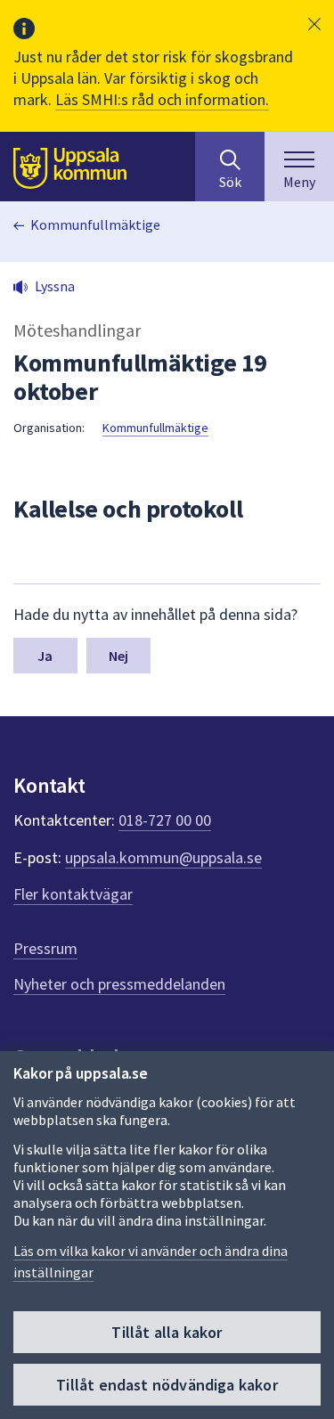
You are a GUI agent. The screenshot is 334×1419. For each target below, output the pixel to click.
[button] (314, 24)
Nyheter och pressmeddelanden (119, 984)
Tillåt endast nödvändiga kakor (166, 1384)
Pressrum (45, 948)
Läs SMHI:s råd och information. (162, 99)
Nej (118, 656)
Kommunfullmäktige (95, 224)
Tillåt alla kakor (166, 1332)
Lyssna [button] (55, 286)
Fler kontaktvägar (73, 894)
